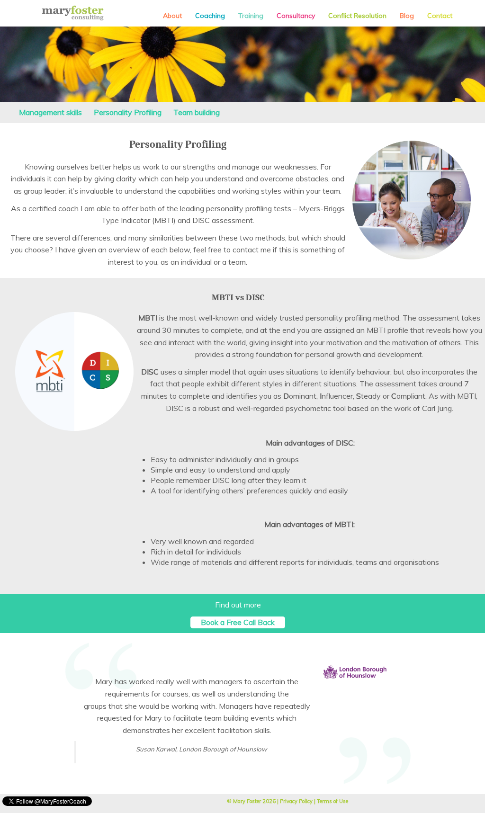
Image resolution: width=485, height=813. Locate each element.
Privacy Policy (296, 801)
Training (250, 15)
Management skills (50, 112)
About (172, 15)
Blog (407, 15)
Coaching (210, 15)
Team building (196, 112)
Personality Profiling (128, 112)
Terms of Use (332, 801)
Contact (439, 15)
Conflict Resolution (357, 15)
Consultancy (296, 15)
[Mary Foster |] (72, 13)
